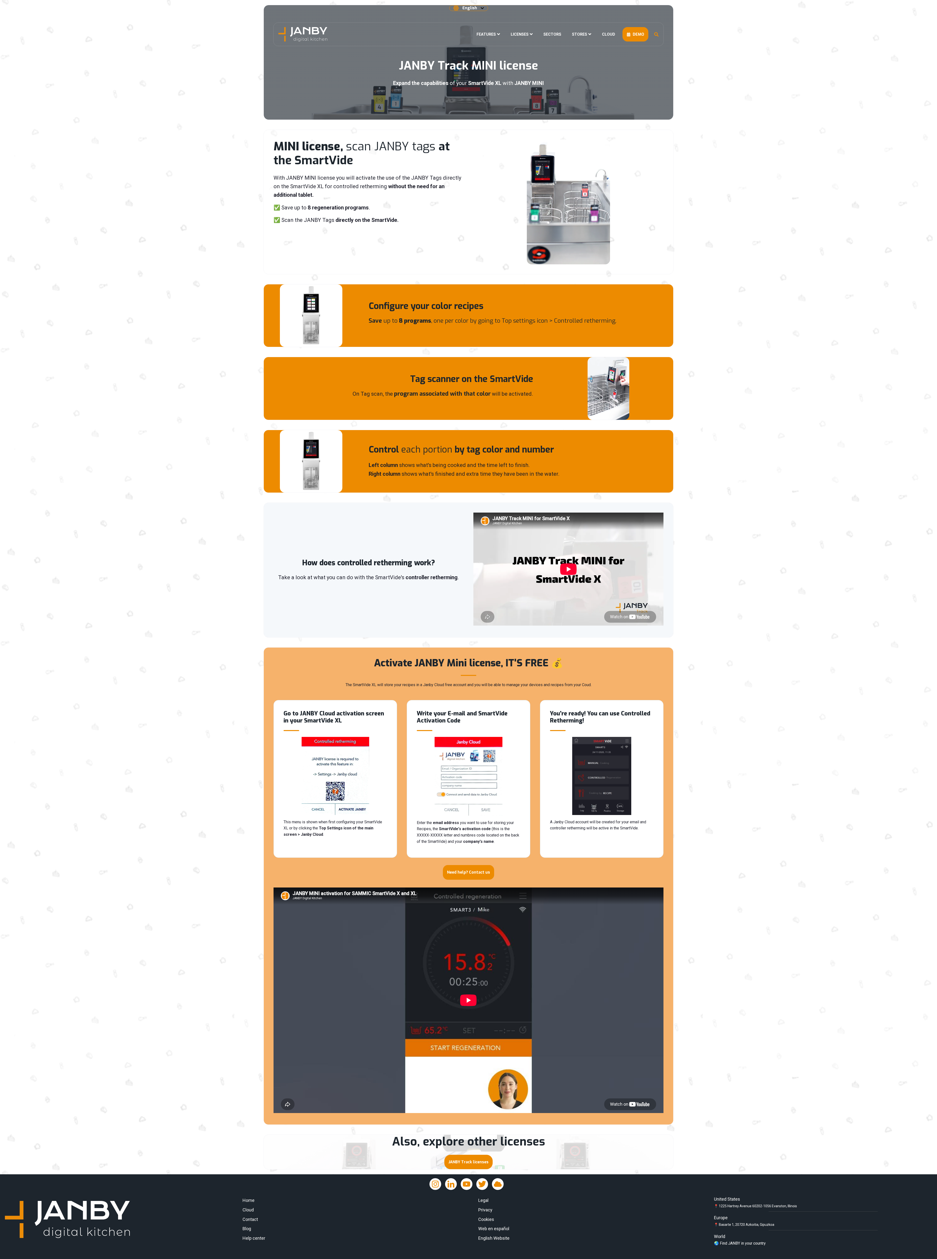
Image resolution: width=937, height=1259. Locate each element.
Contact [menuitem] (250, 1219)
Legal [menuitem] (483, 1200)
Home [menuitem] (249, 1200)
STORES (579, 34)
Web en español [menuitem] (493, 1228)
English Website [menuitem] (493, 1238)
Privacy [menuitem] (485, 1209)
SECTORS (552, 34)
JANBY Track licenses (468, 1162)
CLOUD (608, 34)
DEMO (638, 34)
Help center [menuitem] (254, 1238)
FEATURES (486, 34)
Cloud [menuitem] (248, 1209)
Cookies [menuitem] (486, 1219)
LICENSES (520, 34)
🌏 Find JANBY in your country (740, 1243)
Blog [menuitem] (247, 1228)
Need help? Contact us (468, 872)
